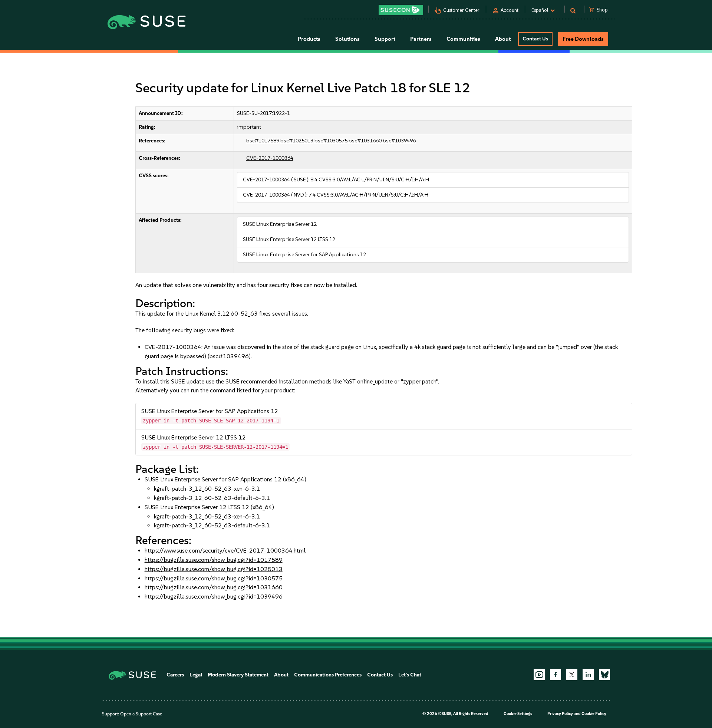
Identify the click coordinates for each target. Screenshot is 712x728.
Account (509, 10)
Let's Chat (409, 675)
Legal (195, 675)
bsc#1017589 (262, 141)
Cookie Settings (518, 713)
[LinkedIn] (588, 674)
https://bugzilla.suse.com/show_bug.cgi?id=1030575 (214, 578)
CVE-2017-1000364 (269, 158)
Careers (175, 675)
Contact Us (535, 39)
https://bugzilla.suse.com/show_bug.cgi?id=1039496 (214, 596)
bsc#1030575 (330, 141)
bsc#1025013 (296, 141)
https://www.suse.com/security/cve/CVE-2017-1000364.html (225, 550)
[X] (571, 674)
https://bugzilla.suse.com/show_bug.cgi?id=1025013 (214, 569)
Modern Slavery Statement (238, 675)
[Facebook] (555, 674)
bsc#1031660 (365, 141)
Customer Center (461, 10)
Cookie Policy (593, 713)
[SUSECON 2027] (401, 10)
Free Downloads (583, 39)
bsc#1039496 (399, 141)
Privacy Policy (560, 713)
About (281, 675)
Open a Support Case (141, 714)
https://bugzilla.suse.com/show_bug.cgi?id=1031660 (214, 587)
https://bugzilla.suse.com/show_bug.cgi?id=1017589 (214, 559)
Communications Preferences (328, 675)
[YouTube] (539, 674)
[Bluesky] (604, 674)
